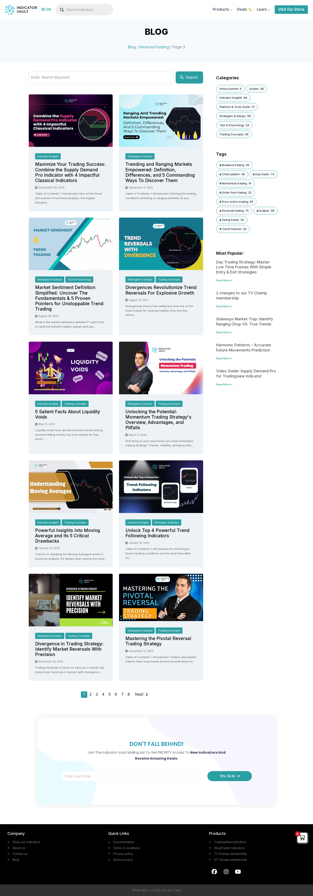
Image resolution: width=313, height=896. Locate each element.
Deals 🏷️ (244, 9)
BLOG (46, 9)
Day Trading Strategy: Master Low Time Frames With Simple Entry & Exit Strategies (243, 267)
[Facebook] (214, 871)
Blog (132, 47)
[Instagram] (226, 871)
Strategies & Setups (140, 156)
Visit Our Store (291, 9)
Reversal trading (154, 47)
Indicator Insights (48, 156)
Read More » (224, 280)
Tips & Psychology (79, 279)
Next (139, 694)
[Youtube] (238, 871)
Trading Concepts (169, 279)
